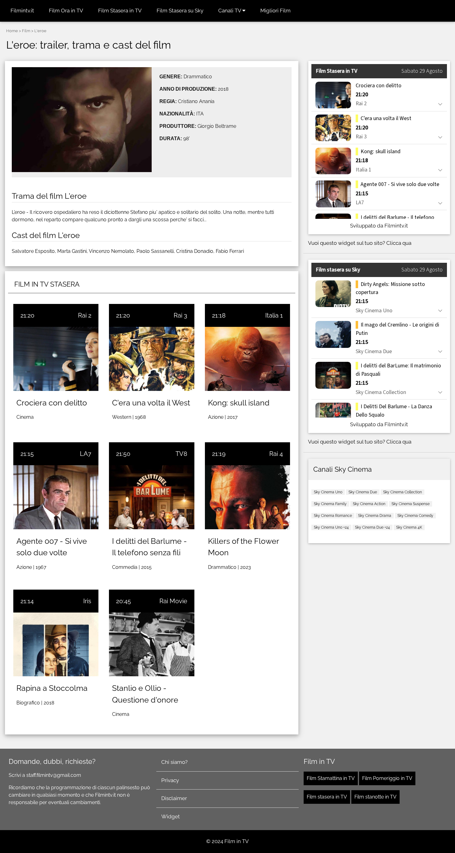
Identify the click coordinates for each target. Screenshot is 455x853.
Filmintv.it (22, 10)
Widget (170, 816)
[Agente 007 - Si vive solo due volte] (55, 497)
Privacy (170, 780)
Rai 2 (84, 315)
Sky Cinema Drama (374, 515)
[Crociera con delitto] (55, 359)
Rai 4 (276, 453)
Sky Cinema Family (330, 504)
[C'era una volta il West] (151, 359)
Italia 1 (274, 315)
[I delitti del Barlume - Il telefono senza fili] (151, 497)
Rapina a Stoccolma (52, 688)
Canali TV (230, 10)
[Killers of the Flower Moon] (247, 497)
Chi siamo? (174, 762)
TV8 (181, 453)
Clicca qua (398, 243)
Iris (87, 601)
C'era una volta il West (151, 402)
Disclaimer (174, 798)
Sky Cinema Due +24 (372, 527)
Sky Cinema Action (369, 504)
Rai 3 (180, 315)
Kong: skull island (239, 402)
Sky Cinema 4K (409, 527)
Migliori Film (275, 10)
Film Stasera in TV (120, 10)
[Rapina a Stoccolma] (55, 644)
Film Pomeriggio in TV (387, 778)
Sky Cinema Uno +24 (331, 527)
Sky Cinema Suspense (411, 504)
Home (12, 30)
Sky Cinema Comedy (415, 515)
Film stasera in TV (327, 797)
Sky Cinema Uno (328, 492)
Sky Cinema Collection (402, 492)
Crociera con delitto (51, 402)
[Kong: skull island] (247, 359)
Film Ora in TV (66, 10)
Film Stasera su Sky (180, 10)
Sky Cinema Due (363, 492)
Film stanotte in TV (375, 797)
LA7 (85, 453)
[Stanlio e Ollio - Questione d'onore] (151, 644)
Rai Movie (173, 601)
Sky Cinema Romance (333, 515)
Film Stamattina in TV (331, 778)
